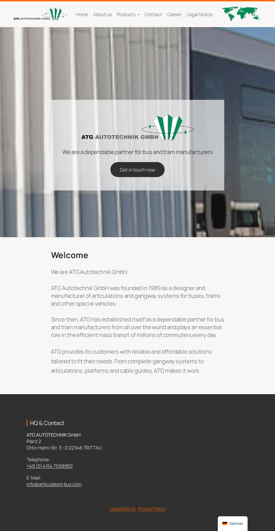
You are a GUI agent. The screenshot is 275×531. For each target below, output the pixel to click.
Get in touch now (137, 169)
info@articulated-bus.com (54, 484)
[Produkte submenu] (138, 14)
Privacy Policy (152, 508)
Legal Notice (122, 508)
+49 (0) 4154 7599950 (50, 466)
